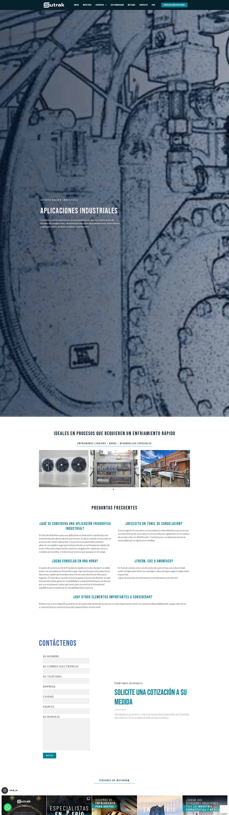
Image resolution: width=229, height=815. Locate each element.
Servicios (100, 5)
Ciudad (48, 696)
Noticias (131, 5)
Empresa (49, 686)
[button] (41, 468)
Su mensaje (51, 716)
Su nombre (51, 656)
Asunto (48, 706)
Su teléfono (52, 676)
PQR (153, 5)
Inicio (76, 5)
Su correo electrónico (61, 666)
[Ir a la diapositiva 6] (115, 489)
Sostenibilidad (117, 5)
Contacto (143, 5)
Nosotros (87, 5)
